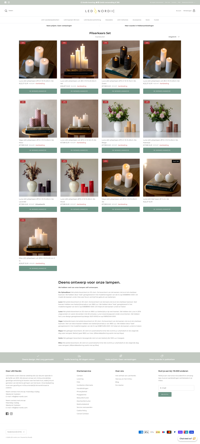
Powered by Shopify (26, 437)
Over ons (167, 2)
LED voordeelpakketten (50, 20)
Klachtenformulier (84, 401)
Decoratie (109, 20)
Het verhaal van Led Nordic (125, 376)
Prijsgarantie (81, 395)
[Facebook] (5, 2)
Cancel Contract (83, 414)
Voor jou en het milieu (123, 379)
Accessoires (137, 20)
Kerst (148, 20)
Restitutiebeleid (83, 404)
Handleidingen (82, 388)
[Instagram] (9, 2)
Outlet (156, 20)
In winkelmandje (38, 91)
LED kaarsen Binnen (71, 20)
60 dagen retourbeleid (156, 2)
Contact (174, 2)
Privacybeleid (82, 391)
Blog (117, 382)
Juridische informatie (85, 385)
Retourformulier (83, 398)
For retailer (119, 385)
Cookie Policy (82, 410)
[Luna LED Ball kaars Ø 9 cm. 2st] (162, 178)
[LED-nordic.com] (100, 10)
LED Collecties (122, 20)
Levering (80, 379)
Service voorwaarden (84, 407)
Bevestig (165, 394)
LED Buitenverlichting (92, 20)
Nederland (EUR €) (187, 2)
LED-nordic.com (15, 437)
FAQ (179, 2)
